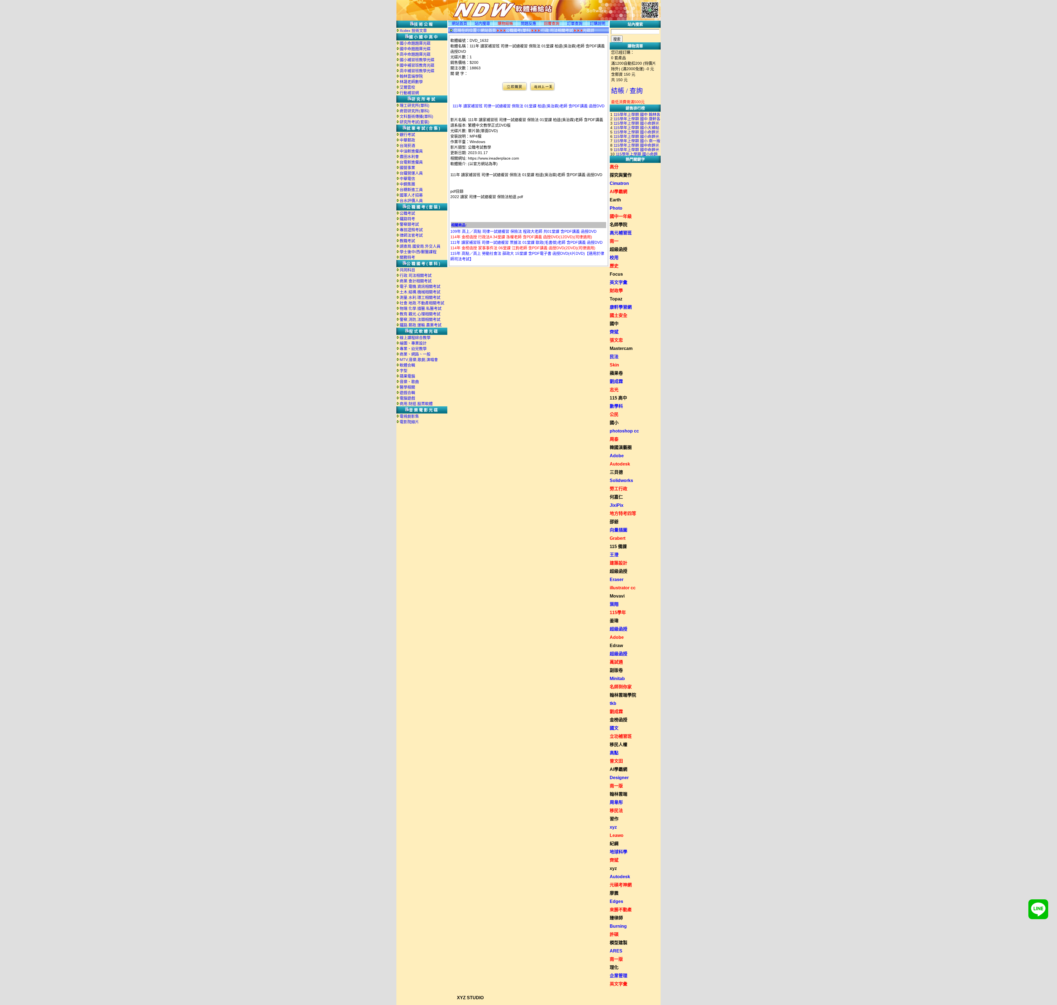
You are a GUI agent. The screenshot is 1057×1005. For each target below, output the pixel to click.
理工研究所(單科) (414, 105)
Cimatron (619, 183)
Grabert (617, 538)
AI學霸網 (618, 191)
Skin (614, 365)
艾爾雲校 (407, 87)
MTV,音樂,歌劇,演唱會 (419, 359)
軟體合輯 (407, 365)
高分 (614, 167)
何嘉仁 (616, 497)
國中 (614, 323)
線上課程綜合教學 (415, 337)
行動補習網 (409, 93)
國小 (614, 422)
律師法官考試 (411, 235)
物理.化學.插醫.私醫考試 (421, 308)
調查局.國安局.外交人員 (420, 246)
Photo (616, 208)
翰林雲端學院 (411, 76)
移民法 (616, 810)
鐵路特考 (407, 219)
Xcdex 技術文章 (413, 30)
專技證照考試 (411, 230)
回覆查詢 (551, 23)
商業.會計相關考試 (416, 281)
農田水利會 (409, 156)
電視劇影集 (409, 416)
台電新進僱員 (411, 162)
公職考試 (407, 213)
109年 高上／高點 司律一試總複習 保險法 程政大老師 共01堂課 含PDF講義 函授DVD (523, 231)
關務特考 (407, 257)
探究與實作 (621, 175)
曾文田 (616, 761)
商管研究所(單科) (414, 111)
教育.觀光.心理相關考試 (420, 314)
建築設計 (618, 563)
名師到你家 (621, 686)
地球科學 (618, 852)
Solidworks (621, 480)
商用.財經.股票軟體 (416, 403)
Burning (618, 926)
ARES (616, 951)
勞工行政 (618, 488)
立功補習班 (621, 736)
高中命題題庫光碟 (415, 54)
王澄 (614, 554)
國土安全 (618, 315)
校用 (614, 257)
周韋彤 (616, 802)
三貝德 (616, 472)
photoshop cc (624, 431)
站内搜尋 (482, 23)
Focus (616, 274)
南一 (614, 241)
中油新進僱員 (411, 151)
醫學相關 (407, 387)
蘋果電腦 (407, 376)
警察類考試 (409, 224)
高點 (614, 753)
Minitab (617, 678)
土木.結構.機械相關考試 (420, 292)
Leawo (616, 835)
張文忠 (616, 340)
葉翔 (614, 604)
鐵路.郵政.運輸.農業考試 (421, 325)
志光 (614, 389)
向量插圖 (618, 530)
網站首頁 (459, 23)
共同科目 (407, 270)
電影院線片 (409, 422)
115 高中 (618, 398)
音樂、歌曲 (409, 381)
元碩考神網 (621, 885)
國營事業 (407, 167)
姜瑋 (614, 620)
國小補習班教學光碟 (417, 59)
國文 (614, 728)
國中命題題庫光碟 (415, 48)
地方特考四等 (623, 513)
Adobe (617, 455)
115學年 (618, 612)
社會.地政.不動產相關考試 (422, 303)
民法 (614, 356)
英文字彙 (618, 282)
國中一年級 (621, 216)
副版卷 (616, 670)
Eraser (616, 579)
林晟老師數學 (411, 82)
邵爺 (614, 521)
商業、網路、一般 (415, 354)
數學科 (616, 406)
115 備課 (618, 546)
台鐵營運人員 (411, 173)
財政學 (616, 290)
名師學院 (618, 224)
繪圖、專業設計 (413, 343)
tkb (613, 703)
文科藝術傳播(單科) (416, 116)
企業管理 (618, 975)
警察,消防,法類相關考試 (420, 319)
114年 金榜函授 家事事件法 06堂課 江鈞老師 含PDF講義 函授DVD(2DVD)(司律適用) (522, 248)
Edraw (616, 645)
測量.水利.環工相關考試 (420, 297)
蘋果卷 (616, 373)
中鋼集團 (407, 184)
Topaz (616, 299)
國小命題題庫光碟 (415, 43)
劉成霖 (616, 381)
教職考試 (407, 241)
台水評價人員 (411, 200)
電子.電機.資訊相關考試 (420, 286)
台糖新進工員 (411, 189)
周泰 (614, 439)
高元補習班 (621, 233)
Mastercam (621, 348)
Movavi (617, 596)
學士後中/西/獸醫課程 (418, 252)
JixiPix (616, 505)
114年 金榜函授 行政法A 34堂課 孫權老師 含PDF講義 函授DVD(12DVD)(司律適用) (521, 237)
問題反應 (528, 23)
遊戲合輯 (407, 392)
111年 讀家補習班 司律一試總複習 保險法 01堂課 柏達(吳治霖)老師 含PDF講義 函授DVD (528, 106)
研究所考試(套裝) (414, 122)
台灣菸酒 (407, 145)
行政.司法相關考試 (416, 275)
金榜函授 (618, 720)
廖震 (614, 893)
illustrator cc (623, 587)
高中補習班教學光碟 (417, 71)
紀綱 (614, 843)
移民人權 (618, 744)
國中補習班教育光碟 (417, 65)
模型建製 (618, 942)
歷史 (614, 266)
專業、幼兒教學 (413, 348)
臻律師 (616, 918)
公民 (614, 414)
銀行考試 (407, 134)
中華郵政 (407, 140)
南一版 (616, 786)
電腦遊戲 (407, 398)
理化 (614, 967)
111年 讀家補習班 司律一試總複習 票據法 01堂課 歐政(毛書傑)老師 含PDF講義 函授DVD (526, 242)
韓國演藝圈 (621, 447)
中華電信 (407, 178)
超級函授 (618, 249)
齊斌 (614, 332)
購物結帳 (505, 23)
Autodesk (620, 464)
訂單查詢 (574, 23)
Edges (616, 901)
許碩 (614, 934)
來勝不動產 (621, 909)
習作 (614, 819)
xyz (613, 827)
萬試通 (616, 662)
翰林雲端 (618, 794)
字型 (403, 370)
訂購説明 (597, 23)
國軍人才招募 (411, 195)
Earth (615, 200)
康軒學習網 (621, 307)
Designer (619, 777)
